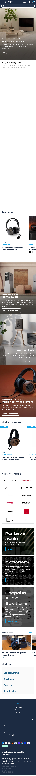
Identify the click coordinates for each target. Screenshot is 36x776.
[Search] (3, 6)
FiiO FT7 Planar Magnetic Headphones (14, 654)
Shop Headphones (10, 413)
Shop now (7, 53)
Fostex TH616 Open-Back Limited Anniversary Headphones (13, 458)
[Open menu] (2, 2)
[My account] (29, 2)
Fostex (3, 452)
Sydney (8, 679)
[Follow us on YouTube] (12, 735)
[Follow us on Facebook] (3, 735)
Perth (7, 685)
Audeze (4, 242)
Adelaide (9, 691)
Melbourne (11, 673)
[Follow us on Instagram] (9, 735)
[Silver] (32, 252)
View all (31, 632)
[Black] (30, 252)
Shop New (29, 362)
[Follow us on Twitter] (6, 735)
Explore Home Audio (11, 310)
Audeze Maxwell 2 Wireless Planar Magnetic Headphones (13, 248)
